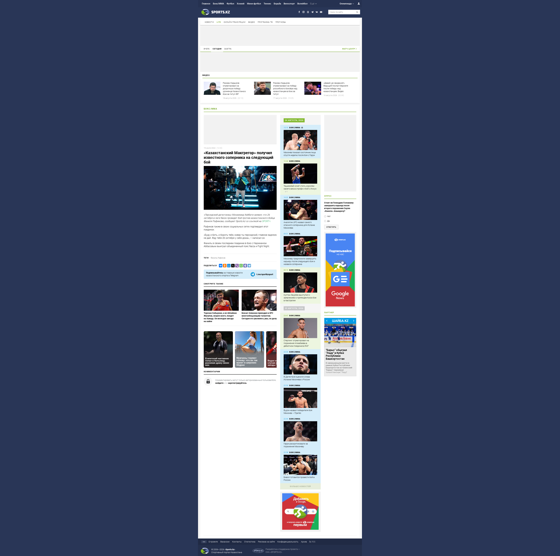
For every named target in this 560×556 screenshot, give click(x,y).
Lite (219, 22)
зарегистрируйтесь (237, 383)
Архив (304, 542)
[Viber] (236, 265)
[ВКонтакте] (220, 265)
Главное (206, 3)
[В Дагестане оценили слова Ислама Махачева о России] (300, 364)
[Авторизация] (357, 3)
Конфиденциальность (287, 542)
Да (328, 221)
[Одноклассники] (224, 265)
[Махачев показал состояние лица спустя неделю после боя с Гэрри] (300, 140)
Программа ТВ (265, 22)
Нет (329, 216)
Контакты (237, 542)
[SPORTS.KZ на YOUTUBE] (321, 12)
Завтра (228, 49)
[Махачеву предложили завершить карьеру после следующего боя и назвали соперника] (300, 246)
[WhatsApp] (240, 265)
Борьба (277, 3)
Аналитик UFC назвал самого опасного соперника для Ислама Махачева (299, 225)
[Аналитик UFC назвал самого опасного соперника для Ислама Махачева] (300, 210)
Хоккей (240, 3)
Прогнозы (280, 22)
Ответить (331, 227)
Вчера (207, 49)
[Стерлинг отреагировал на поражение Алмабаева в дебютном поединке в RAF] (300, 328)
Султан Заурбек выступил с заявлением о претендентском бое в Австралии (300, 298)
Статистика (249, 542)
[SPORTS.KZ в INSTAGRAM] (303, 12)
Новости (209, 22)
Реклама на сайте (266, 542)
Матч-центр (348, 49)
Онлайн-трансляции (235, 22)
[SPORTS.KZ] (340, 270)
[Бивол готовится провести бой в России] (300, 465)
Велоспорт (289, 3)
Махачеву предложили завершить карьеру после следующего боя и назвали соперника (300, 261)
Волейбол (302, 3)
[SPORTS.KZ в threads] (308, 12)
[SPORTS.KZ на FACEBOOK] (299, 12)
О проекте (213, 542)
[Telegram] (248, 265)
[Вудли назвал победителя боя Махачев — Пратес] (300, 398)
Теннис (267, 3)
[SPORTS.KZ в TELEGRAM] (312, 12)
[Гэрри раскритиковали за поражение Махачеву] (300, 431)
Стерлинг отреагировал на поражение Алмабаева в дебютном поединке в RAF (296, 343)
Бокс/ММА (218, 3)
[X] (232, 265)
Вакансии (225, 542)
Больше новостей (300, 486)
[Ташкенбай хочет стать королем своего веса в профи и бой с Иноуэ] (300, 174)
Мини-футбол (254, 3)
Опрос (328, 196)
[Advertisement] (280, 36)
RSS (313, 542)
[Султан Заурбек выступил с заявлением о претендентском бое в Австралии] (300, 282)
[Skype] (244, 265)
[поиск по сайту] (357, 12)
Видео (251, 22)
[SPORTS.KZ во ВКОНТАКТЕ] (317, 12)
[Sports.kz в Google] (300, 529)
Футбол (230, 3)
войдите (219, 383)
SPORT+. (266, 221)
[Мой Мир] (228, 265)
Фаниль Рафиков (218, 258)
